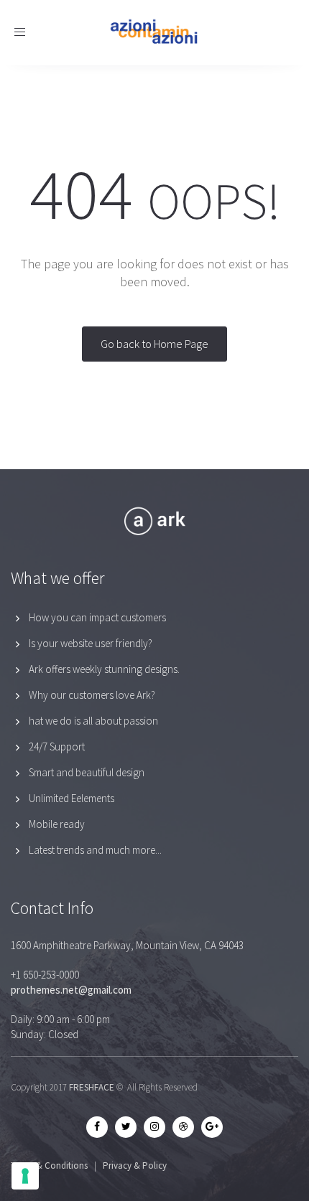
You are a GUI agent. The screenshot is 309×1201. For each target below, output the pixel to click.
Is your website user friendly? (90, 643)
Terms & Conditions (49, 1165)
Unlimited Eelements (71, 798)
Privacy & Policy (135, 1165)
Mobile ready (57, 824)
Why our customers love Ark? (92, 695)
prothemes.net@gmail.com (71, 990)
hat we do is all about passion (93, 720)
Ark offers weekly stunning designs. (104, 669)
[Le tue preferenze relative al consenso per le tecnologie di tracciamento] (25, 1176)
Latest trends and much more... (95, 850)
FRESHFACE (91, 1087)
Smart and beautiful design (86, 772)
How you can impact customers (97, 617)
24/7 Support (57, 746)
